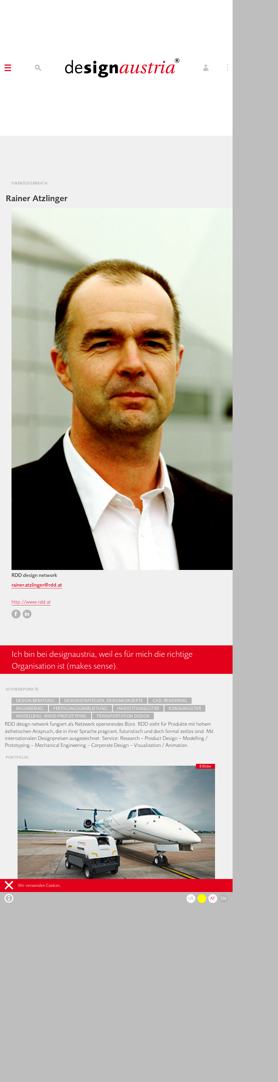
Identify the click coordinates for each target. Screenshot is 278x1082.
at (212, 898)
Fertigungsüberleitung (80, 708)
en (223, 898)
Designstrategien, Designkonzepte (103, 700)
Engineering (30, 708)
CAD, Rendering (170, 700)
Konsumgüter (185, 708)
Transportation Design (123, 716)
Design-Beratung (35, 700)
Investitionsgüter (138, 708)
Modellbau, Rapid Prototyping (51, 716)
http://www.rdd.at (31, 601)
